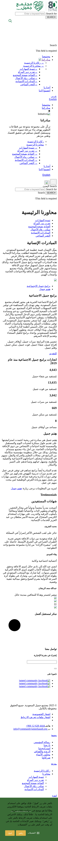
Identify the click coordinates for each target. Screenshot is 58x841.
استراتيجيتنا (44, 748)
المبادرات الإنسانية (26, 81)
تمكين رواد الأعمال (26, 78)
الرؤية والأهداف (42, 751)
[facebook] (34, 680)
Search (53, 186)
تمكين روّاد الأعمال (40, 229)
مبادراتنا (45, 59)
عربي (54, 96)
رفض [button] (21, 833)
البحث (46, 186)
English (53, 99)
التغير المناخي (28, 84)
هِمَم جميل (44, 289)
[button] (33, 832)
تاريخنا (47, 745)
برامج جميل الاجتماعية (38, 286)
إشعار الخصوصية (41, 714)
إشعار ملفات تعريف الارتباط (35, 717)
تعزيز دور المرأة (27, 72)
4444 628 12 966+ (35, 725)
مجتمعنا (46, 56)
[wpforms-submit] (55, 668)
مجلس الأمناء (43, 754)
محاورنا (46, 773)
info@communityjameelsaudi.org (30, 728)
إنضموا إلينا (44, 90)
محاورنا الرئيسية (35, 144)
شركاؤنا (46, 757)
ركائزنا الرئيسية (35, 141)
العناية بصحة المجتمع (25, 75)
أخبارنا (47, 87)
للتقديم (53, 353)
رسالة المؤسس (42, 742)
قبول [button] (10, 833)
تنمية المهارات (28, 69)
